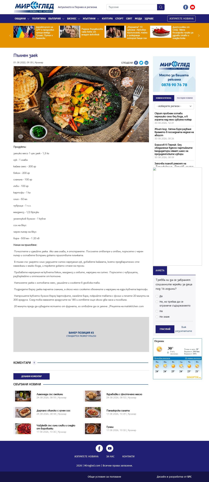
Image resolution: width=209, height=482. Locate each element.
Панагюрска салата (118, 410)
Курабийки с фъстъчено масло (124, 394)
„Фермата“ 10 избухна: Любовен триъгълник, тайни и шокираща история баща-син (137, 33)
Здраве (149, 18)
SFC (189, 476)
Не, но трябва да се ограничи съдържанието (175, 303)
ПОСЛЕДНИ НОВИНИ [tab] (185, 98)
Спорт (119, 18)
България (54, 18)
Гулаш (109, 427)
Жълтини (89, 18)
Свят (129, 18)
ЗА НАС (110, 456)
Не (161, 311)
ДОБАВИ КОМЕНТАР (31, 376)
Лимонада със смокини (50, 394)
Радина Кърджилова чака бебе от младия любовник (92, 32)
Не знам (164, 316)
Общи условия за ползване (104, 476)
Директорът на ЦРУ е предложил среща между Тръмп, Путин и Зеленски (45, 33)
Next (198, 35)
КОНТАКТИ (128, 456)
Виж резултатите (183, 329)
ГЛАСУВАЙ (165, 329)
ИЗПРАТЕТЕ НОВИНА (181, 18)
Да (161, 296)
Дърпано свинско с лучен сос (53, 410)
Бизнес (71, 18)
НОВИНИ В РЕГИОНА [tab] (163, 98)
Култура (107, 18)
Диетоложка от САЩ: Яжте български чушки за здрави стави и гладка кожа (183, 33)
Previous (11, 35)
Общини (20, 18)
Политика (39, 18)
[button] (28, 19)
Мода (138, 18)
